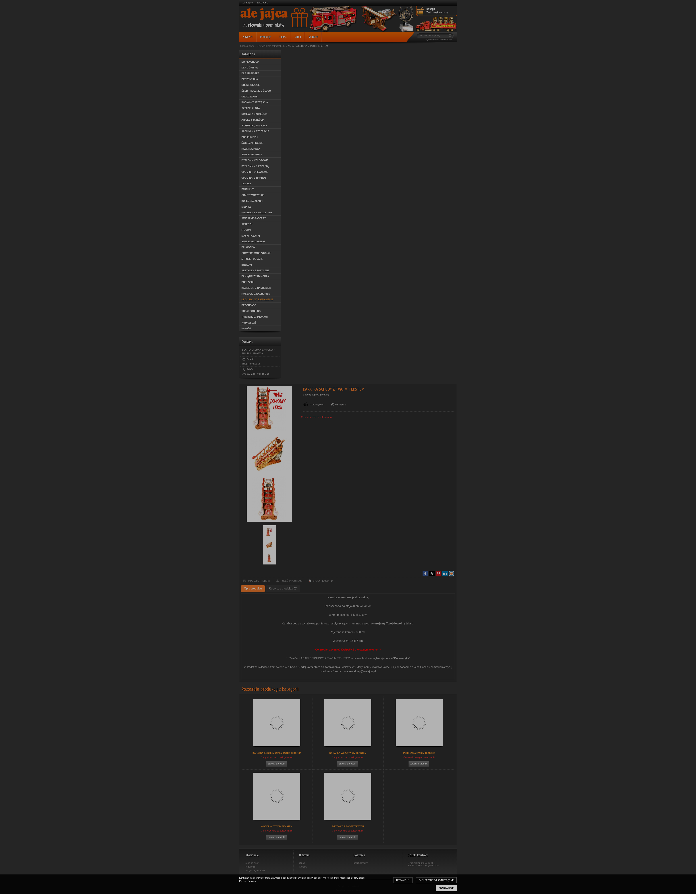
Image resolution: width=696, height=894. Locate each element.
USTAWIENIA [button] (402, 880)
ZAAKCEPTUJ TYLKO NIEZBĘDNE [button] (436, 880)
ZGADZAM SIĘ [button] (446, 888)
